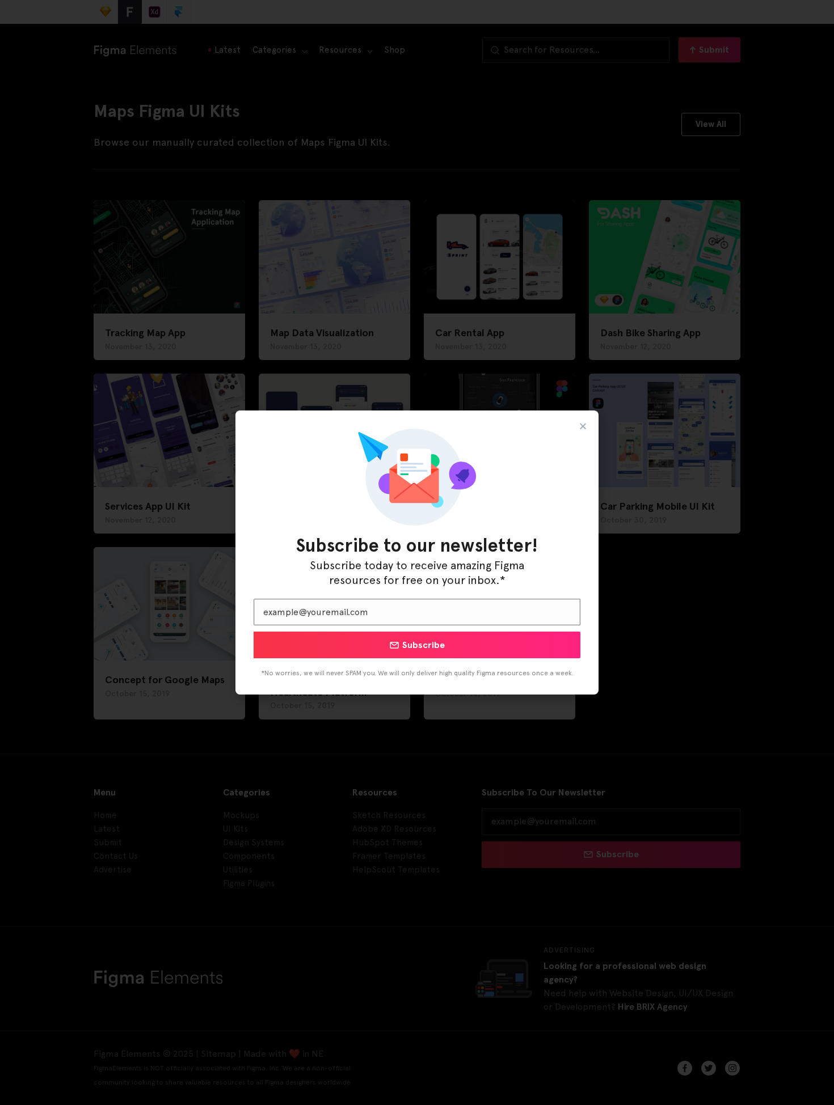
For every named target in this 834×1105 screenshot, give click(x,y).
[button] (583, 426)
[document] (417, 552)
